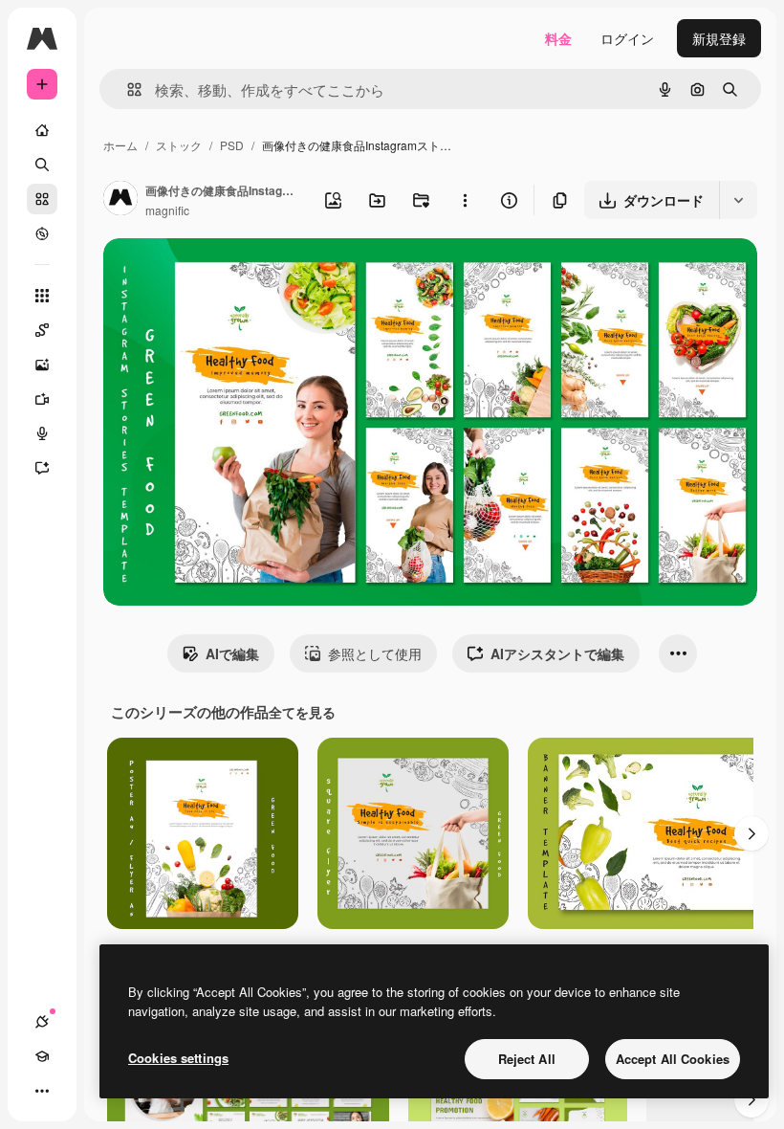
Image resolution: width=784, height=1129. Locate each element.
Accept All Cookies (673, 1059)
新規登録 (719, 38)
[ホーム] (42, 130)
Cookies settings (178, 1058)
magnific (167, 210)
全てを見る (302, 711)
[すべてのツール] (42, 295)
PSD (232, 145)
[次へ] (751, 833)
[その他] (42, 1090)
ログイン (627, 38)
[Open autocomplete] (126, 89)
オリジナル (235, 275)
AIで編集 (232, 653)
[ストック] (42, 199)
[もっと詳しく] (42, 233)
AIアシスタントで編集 (557, 653)
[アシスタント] (42, 468)
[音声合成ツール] (42, 433)
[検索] (42, 164)
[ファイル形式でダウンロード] (738, 200)
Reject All (526, 1059)
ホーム (120, 145)
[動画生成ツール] (42, 399)
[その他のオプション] (465, 200)
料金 (558, 38)
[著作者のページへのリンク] (120, 200)
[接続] (42, 1022)
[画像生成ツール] (42, 364)
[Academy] (42, 1056)
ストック (179, 145)
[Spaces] (42, 330)
